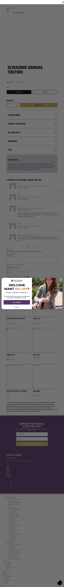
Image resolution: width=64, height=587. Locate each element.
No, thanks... (16, 307)
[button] (59, 582)
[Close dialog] (61, 279)
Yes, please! (17, 302)
